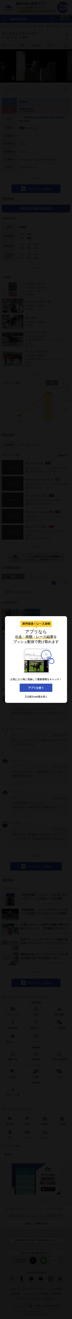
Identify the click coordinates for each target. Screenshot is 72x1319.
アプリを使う (36, 687)
